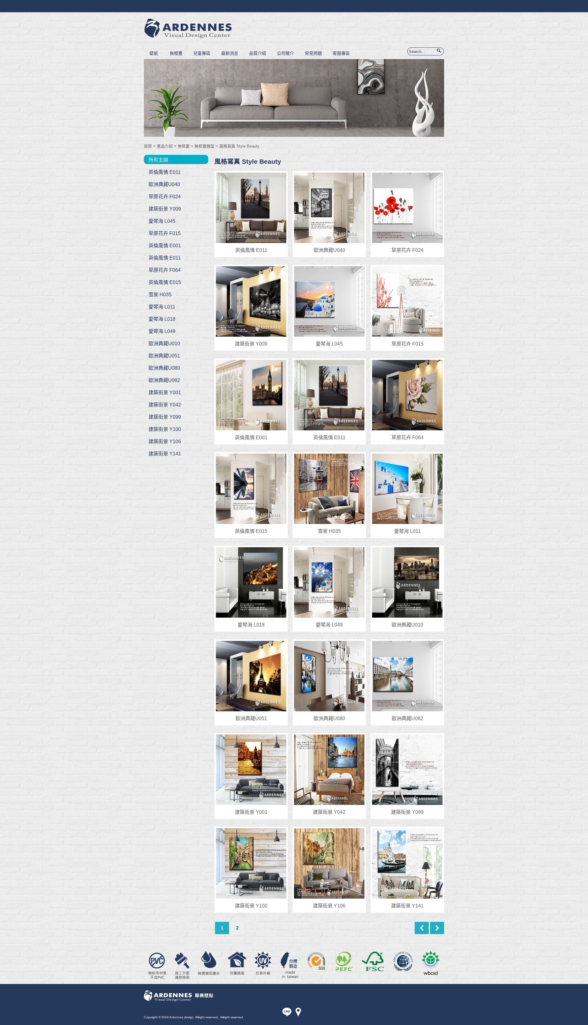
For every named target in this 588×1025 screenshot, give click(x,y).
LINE (287, 1012)
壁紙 (153, 53)
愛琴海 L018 (162, 319)
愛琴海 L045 (162, 221)
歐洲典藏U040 (164, 184)
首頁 (148, 146)
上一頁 (422, 928)
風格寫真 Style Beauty (239, 146)
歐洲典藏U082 (164, 380)
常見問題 (313, 53)
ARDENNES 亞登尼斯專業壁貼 (190, 29)
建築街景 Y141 (165, 453)
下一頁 (437, 928)
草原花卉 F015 (165, 233)
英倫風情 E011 (165, 172)
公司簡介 (285, 53)
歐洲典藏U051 (164, 355)
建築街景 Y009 (165, 208)
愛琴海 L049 (162, 331)
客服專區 (341, 53)
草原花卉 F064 (165, 270)
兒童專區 (201, 53)
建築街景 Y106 (165, 441)
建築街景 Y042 (165, 404)
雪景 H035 (160, 294)
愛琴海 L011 (162, 306)
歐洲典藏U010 (164, 343)
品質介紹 (257, 53)
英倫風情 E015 (165, 282)
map (298, 1012)
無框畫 (176, 53)
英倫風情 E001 (165, 245)
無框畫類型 (204, 146)
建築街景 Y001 (165, 392)
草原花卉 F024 (165, 196)
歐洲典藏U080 (164, 368)
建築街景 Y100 (165, 429)
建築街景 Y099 (165, 417)
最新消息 (229, 53)
